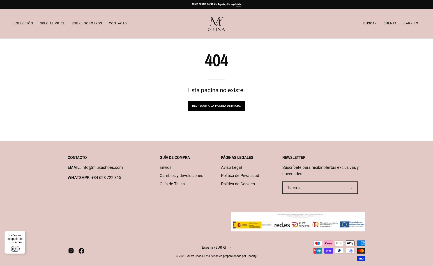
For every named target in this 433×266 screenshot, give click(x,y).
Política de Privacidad (240, 175)
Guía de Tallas (172, 184)
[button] (370, 23)
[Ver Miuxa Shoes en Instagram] (71, 250)
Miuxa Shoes (195, 256)
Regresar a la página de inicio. (216, 105)
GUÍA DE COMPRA (175, 157)
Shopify (251, 256)
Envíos (165, 167)
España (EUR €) (214, 247)
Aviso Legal (231, 167)
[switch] (15, 249)
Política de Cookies (238, 184)
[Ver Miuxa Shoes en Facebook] (81, 250)
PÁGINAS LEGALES (237, 157)
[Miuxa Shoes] (216, 23)
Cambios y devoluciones (181, 175)
